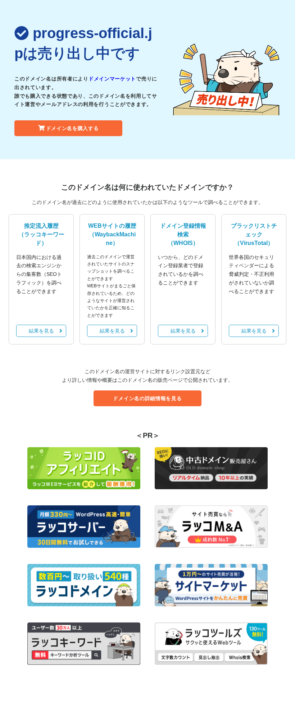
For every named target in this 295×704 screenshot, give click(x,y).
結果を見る (41, 331)
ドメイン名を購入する (72, 128)
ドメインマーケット (112, 79)
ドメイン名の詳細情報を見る (147, 398)
